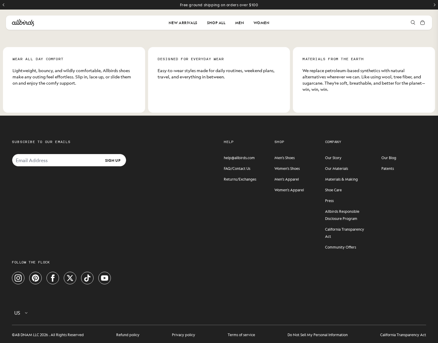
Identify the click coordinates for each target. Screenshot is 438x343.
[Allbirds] (23, 22)
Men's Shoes (284, 157)
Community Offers (340, 247)
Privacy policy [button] (183, 334)
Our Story (333, 157)
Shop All (216, 22)
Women (261, 22)
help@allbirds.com (239, 157)
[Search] (413, 22)
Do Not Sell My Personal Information (318, 334)
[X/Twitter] (70, 278)
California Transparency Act (403, 334)
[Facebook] (52, 278)
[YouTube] (104, 278)
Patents (387, 168)
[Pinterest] (35, 278)
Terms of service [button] (241, 334)
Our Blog (388, 157)
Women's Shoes (287, 168)
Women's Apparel (289, 189)
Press (329, 200)
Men (239, 22)
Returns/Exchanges (240, 179)
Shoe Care (333, 189)
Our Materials (336, 168)
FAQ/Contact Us (237, 168)
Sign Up (112, 160)
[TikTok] (87, 278)
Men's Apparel (286, 179)
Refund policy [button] (127, 334)
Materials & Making (341, 179)
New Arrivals (183, 22)
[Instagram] (18, 278)
